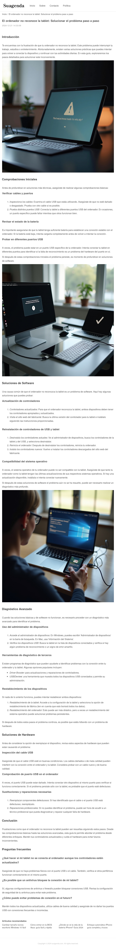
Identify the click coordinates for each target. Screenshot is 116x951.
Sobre (42, 5)
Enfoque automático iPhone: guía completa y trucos (99, 926)
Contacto (54, 5)
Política (66, 5)
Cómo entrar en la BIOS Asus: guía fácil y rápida (41, 926)
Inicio (32, 5)
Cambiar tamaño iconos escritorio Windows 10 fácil (14, 926)
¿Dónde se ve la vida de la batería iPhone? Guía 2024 (71, 926)
